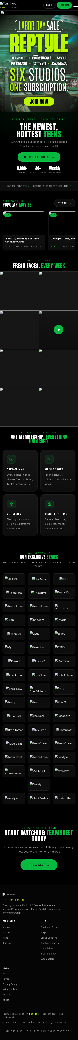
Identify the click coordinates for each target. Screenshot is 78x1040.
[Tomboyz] (64, 730)
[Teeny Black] (14, 702)
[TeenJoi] (14, 634)
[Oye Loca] (14, 675)
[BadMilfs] (39, 579)
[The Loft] (14, 716)
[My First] (39, 730)
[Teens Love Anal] (14, 606)
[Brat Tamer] (14, 730)
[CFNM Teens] (64, 648)
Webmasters (47, 959)
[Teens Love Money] (39, 757)
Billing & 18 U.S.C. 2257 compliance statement (37, 1031)
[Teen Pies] (14, 593)
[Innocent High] (39, 620)
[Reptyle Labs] (64, 757)
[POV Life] (39, 675)
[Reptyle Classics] (14, 798)
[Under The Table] (64, 798)
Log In (49, 5)
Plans (5, 937)
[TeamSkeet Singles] (39, 744)
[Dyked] (14, 661)
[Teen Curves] (39, 702)
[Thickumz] (39, 593)
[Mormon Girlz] (64, 661)
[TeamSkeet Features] (64, 744)
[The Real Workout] (39, 716)
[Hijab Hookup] (14, 620)
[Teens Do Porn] (64, 593)
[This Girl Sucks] (64, 702)
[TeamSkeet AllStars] (14, 757)
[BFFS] (64, 579)
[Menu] (75, 5)
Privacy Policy (10, 984)
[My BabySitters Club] (14, 648)
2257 (5, 973)
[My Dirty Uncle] (64, 771)
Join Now (64, 5)
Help (43, 932)
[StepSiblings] (39, 689)
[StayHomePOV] (14, 771)
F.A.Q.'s (6, 994)
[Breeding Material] (39, 648)
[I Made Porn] (64, 620)
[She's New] (14, 689)
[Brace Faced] (64, 634)
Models (7, 932)
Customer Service (50, 927)
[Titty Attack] (64, 689)
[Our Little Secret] (39, 771)
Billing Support (49, 937)
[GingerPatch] (64, 606)
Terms (6, 978)
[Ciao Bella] (14, 744)
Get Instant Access (39, 157)
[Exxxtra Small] (14, 579)
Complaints (47, 948)
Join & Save (39, 865)
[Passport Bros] (64, 716)
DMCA (6, 1000)
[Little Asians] (39, 634)
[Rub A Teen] (64, 675)
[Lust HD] (39, 661)
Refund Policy (10, 989)
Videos (6, 927)
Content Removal (50, 943)
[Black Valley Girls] (39, 798)
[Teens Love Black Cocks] (39, 606)
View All (64, 203)
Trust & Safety (48, 953)
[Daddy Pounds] (39, 785)
